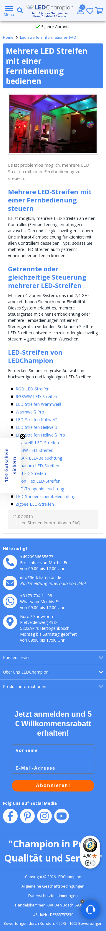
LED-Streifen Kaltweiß (36, 419)
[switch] (90, 863)
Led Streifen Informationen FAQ (48, 37)
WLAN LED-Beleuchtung (39, 458)
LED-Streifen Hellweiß (36, 427)
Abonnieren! (53, 785)
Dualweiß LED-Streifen (37, 442)
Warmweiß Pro (30, 412)
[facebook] (10, 816)
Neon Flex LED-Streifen (38, 481)
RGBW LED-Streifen (34, 450)
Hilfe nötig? (15, 548)
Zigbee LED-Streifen (35, 504)
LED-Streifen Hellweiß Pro (40, 435)
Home (8, 37)
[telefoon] (10, 562)
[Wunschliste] (90, 10)
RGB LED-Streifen (32, 389)
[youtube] (61, 816)
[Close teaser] (22, 436)
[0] (99, 10)
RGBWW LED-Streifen (36, 396)
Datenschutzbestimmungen (53, 895)
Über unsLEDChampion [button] (26, 672)
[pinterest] (27, 816)
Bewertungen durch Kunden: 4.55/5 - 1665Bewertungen (53, 923)
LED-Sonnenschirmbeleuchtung (45, 496)
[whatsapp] (10, 601)
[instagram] (44, 816)
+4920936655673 (36, 556)
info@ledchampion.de (40, 577)
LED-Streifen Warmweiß (39, 404)
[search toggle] (19, 10)
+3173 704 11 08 (36, 595)
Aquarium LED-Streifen (37, 465)
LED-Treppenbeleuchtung (40, 489)
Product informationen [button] (24, 686)
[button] (10, 465)
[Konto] (80, 10)
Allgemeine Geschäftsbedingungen (53, 886)
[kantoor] (10, 622)
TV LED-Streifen (31, 473)
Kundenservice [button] (17, 657)
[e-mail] (10, 583)
